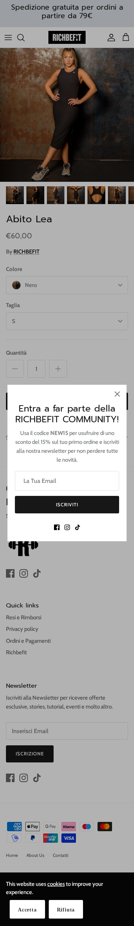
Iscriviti (67, 504)
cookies (56, 884)
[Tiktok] (77, 527)
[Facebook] (57, 527)
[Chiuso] (117, 394)
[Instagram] (67, 527)
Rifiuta (66, 910)
